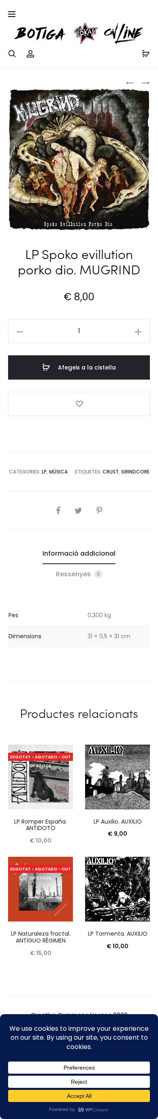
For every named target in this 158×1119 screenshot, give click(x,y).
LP (44, 471)
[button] (20, 331)
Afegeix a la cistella (86, 367)
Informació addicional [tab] (79, 553)
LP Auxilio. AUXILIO (118, 821)
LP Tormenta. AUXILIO (117, 934)
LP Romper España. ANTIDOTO (40, 824)
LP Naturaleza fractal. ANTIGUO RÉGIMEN (40, 937)
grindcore (135, 471)
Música (58, 471)
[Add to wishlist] (79, 404)
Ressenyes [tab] (78, 574)
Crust (110, 471)
